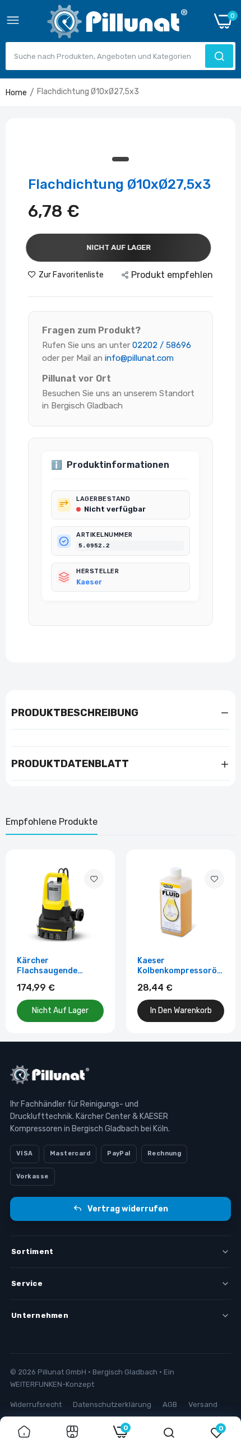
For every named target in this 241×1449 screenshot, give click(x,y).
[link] (94, 879)
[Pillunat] (117, 23)
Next (221, 941)
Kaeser (89, 582)
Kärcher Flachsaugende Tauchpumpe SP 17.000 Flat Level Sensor (51, 966)
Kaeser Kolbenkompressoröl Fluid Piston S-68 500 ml (180, 966)
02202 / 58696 (161, 345)
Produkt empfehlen (172, 275)
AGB (170, 1404)
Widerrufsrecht (36, 1404)
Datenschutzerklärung (112, 1404)
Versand (202, 1404)
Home (16, 92)
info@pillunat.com (139, 358)
